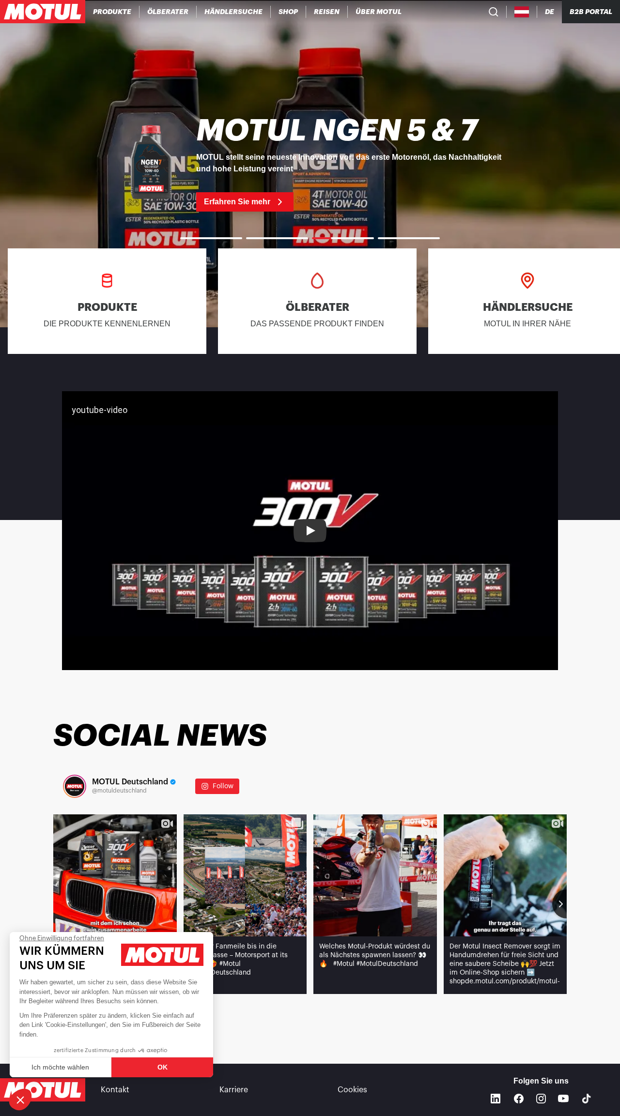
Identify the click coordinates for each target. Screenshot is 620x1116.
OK (162, 1067)
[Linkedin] (495, 1098)
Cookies (352, 1090)
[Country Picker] (522, 11)
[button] (20, 1099)
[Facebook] (519, 1098)
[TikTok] (586, 1098)
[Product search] (493, 11)
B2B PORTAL (591, 11)
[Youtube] (563, 1098)
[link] (288, 11)
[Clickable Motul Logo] (42, 11)
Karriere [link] (233, 1090)
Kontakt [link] (115, 1090)
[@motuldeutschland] (74, 786)
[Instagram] (541, 1098)
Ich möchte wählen (60, 1067)
